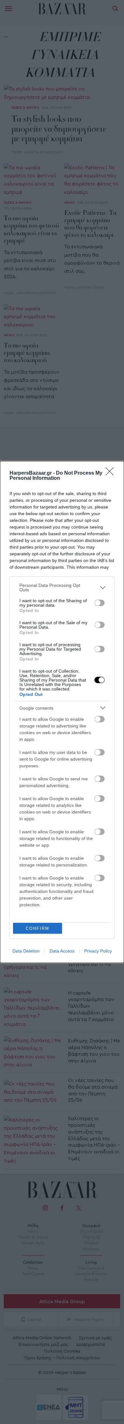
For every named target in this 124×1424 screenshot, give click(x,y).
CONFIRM (37, 928)
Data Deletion (26, 950)
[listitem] (62, 587)
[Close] (112, 473)
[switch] (99, 603)
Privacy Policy (98, 950)
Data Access (62, 950)
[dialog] (62, 712)
